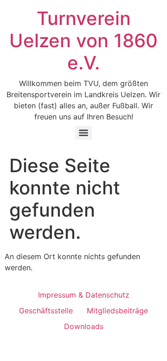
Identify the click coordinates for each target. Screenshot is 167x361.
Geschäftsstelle (46, 310)
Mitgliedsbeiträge (117, 310)
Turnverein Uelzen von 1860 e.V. (83, 40)
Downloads (83, 326)
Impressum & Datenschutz (83, 294)
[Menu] (83, 133)
